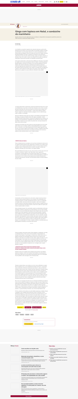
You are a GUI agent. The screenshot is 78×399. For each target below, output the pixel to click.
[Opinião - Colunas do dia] (56, 2)
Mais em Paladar (29, 396)
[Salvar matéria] (45, 46)
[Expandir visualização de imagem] (47, 72)
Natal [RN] (27, 314)
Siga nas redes (27, 307)
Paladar (17, 314)
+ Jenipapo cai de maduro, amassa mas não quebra (29, 247)
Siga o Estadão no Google (36, 307)
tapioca (32, 314)
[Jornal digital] (58, 2)
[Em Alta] (54, 2)
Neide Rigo (22, 314)
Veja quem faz (25, 26)
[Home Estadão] (15, 2)
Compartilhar (20, 307)
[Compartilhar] (47, 46)
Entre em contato (35, 309)
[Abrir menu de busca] (66, 5)
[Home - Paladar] (39, 5)
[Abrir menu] (11, 5)
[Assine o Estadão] (61, 2)
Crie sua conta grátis (28, 323)
